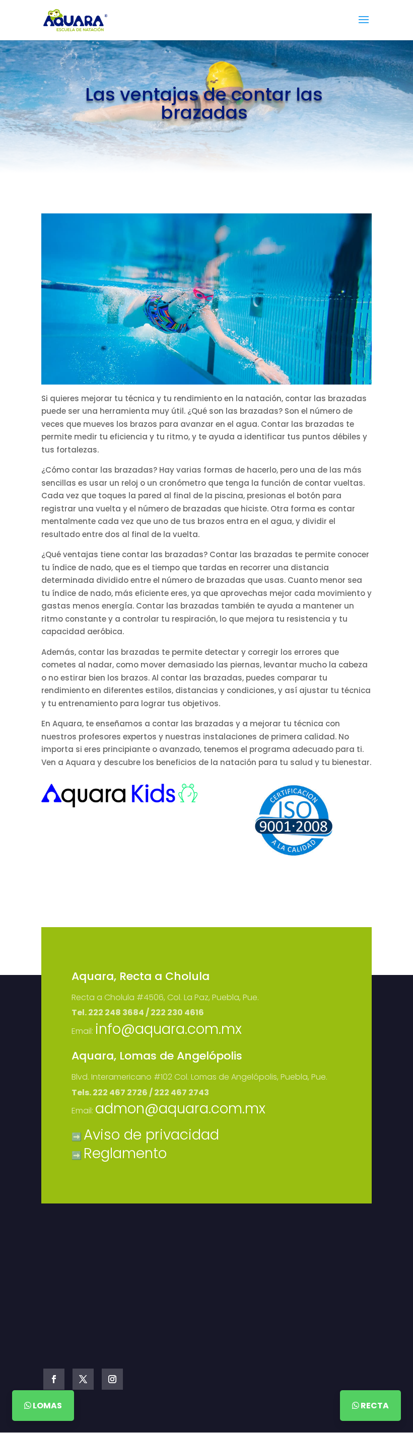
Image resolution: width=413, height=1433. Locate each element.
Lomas (46, 1405)
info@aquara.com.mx (168, 1029)
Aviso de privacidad (151, 1135)
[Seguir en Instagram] (112, 1379)
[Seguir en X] (83, 1379)
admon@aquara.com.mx (180, 1108)
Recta (374, 1405)
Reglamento (125, 1153)
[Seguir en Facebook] (53, 1379)
